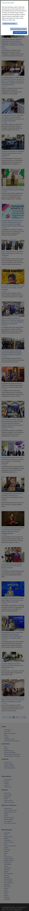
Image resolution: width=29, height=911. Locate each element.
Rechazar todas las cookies (18, 29)
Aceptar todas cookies (20, 32)
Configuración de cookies (9, 23)
